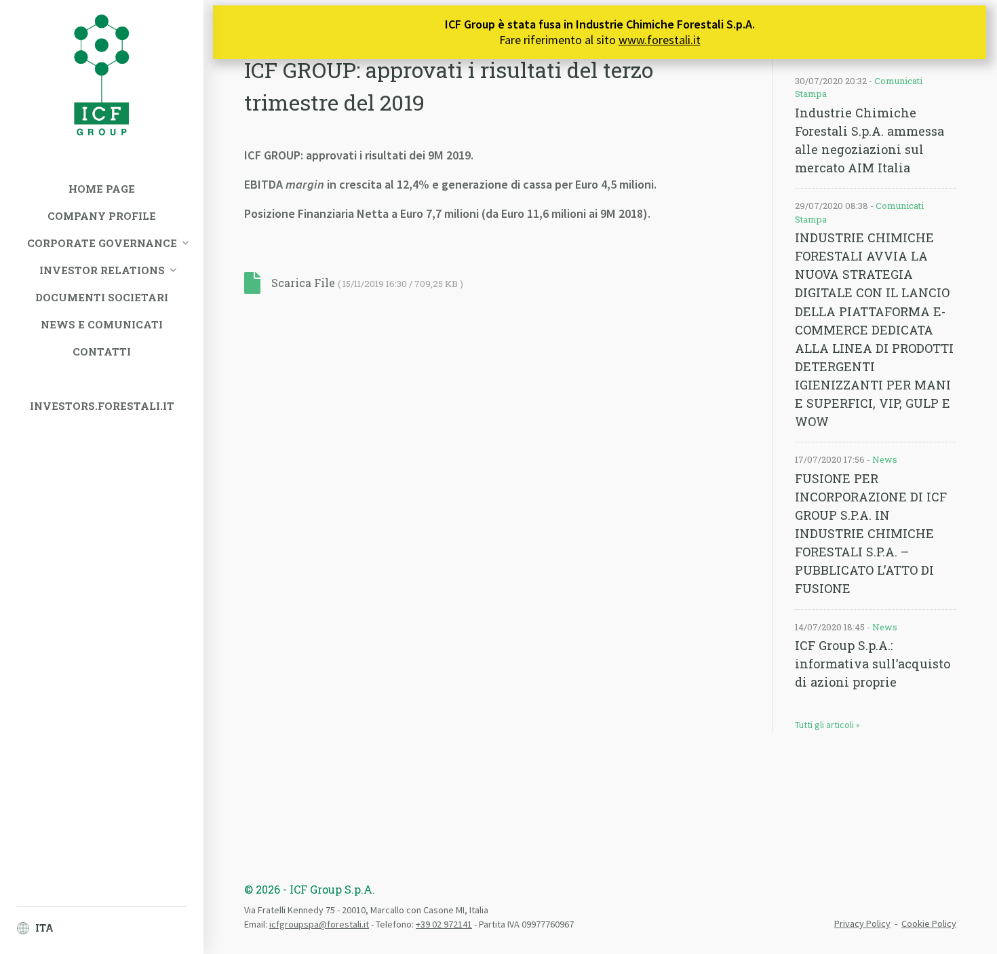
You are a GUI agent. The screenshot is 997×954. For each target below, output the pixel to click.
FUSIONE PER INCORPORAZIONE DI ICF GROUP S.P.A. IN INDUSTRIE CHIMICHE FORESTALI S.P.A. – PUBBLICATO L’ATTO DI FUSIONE (871, 533)
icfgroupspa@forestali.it (319, 924)
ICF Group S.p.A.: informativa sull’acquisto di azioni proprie (872, 663)
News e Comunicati (102, 324)
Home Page (102, 188)
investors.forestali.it (102, 406)
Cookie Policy (928, 923)
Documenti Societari (101, 297)
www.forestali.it (660, 39)
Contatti (102, 351)
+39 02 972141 (444, 924)
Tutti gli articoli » (827, 725)
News (884, 459)
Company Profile (101, 216)
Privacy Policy (862, 923)
